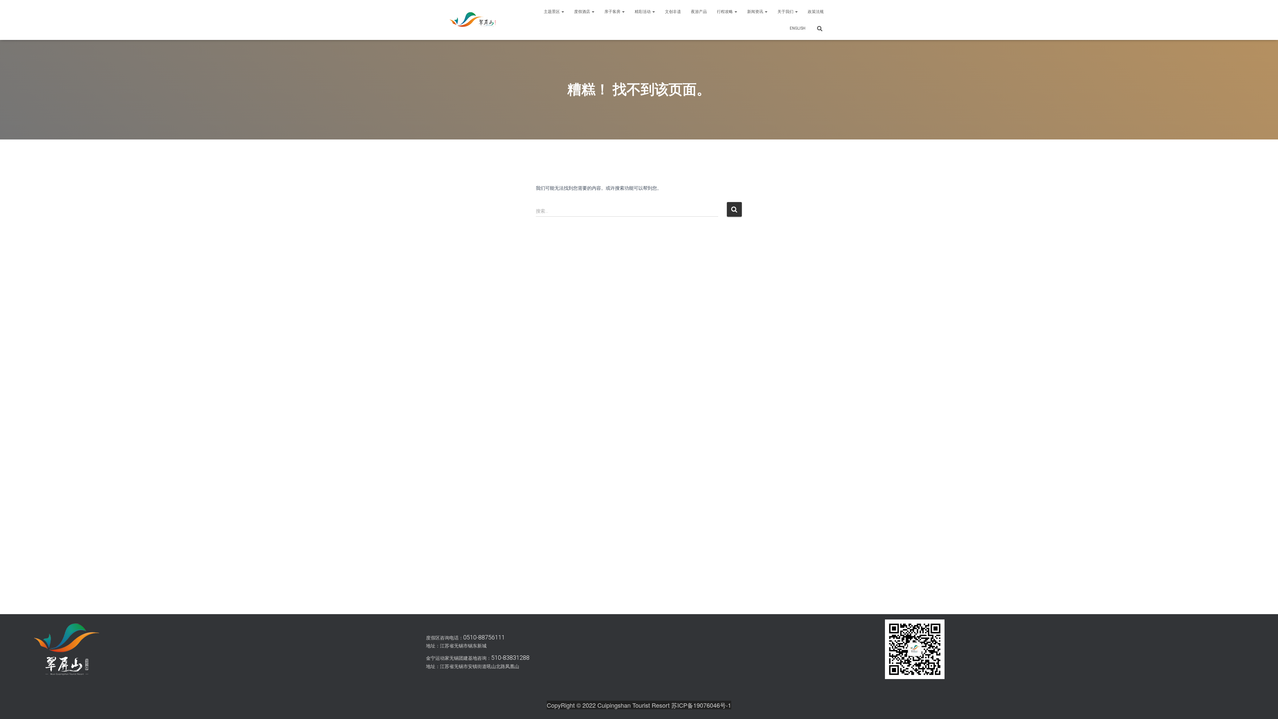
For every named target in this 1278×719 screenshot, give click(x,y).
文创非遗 (673, 11)
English (797, 28)
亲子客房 (612, 11)
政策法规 (816, 11)
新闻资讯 (755, 11)
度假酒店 (582, 11)
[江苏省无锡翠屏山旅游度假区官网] (472, 20)
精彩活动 (643, 11)
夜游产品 (699, 11)
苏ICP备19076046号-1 (701, 705)
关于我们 (785, 11)
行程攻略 (725, 11)
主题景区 (552, 11)
